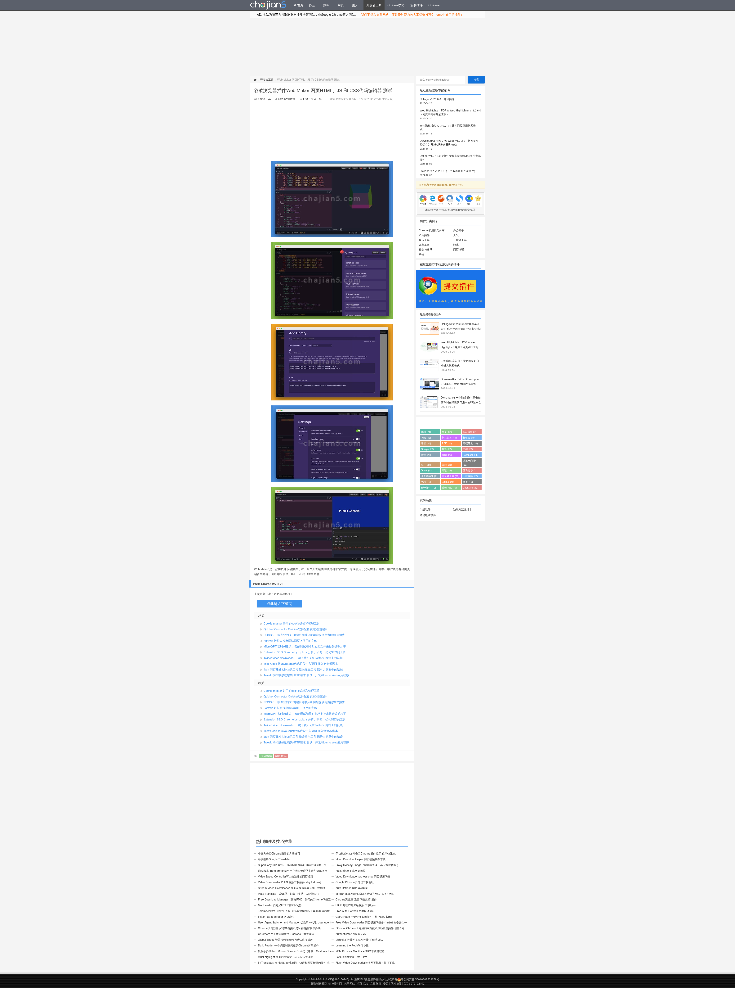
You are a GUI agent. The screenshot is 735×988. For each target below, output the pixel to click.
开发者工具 (374, 5)
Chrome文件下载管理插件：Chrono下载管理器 (286, 934)
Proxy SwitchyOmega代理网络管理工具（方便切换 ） (368, 865)
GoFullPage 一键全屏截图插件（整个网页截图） (365, 916)
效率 (326, 5)
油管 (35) (426, 443)
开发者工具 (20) (450, 476)
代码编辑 (266, 756)
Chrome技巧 (396, 5)
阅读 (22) (447, 470)
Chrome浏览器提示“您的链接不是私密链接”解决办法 (289, 928)
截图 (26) (447, 455)
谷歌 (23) (447, 464)
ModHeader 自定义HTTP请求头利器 (280, 905)
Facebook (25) (470, 455)
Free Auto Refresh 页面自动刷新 (355, 911)
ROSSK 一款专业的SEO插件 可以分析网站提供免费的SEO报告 (304, 635)
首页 (299, 5)
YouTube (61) (470, 432)
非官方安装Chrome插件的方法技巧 (279, 853)
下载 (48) (426, 437)
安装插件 (416, 5)
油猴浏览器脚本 (462, 509)
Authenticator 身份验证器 (351, 934)
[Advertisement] (367, 47)
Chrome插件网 (268, 6)
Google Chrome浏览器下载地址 (355, 882)
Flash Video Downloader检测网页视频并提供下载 (365, 962)
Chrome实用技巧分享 (432, 230)
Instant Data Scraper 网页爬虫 (276, 916)
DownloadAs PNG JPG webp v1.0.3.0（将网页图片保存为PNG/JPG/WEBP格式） (449, 144)
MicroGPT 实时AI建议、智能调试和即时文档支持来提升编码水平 (305, 646)
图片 (355, 5)
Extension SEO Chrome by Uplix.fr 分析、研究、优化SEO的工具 (305, 652)
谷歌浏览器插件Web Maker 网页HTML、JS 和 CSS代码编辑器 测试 (323, 90)
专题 (386, 983)
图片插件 (424, 235)
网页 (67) (447, 432)
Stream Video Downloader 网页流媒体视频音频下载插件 (291, 888)
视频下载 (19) (449, 487)
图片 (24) (426, 464)
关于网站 (349, 983)
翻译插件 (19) (428, 487)
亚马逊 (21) (469, 470)
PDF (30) (447, 443)
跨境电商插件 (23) (470, 462)
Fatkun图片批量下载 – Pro (351, 957)
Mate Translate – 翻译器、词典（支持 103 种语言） (289, 894)
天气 (456, 235)
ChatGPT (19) (470, 487)
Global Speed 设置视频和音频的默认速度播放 (285, 939)
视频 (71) (426, 432)
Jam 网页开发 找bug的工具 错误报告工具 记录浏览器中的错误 (303, 669)
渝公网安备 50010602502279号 (420, 979)
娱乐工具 (424, 240)
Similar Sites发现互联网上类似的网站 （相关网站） (366, 894)
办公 (312, 5)
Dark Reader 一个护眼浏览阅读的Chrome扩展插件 (288, 945)
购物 (421, 254)
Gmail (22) (426, 470)
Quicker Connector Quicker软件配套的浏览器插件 (295, 629)
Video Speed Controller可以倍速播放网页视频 (285, 876)
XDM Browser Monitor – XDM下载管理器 (360, 951)
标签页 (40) (469, 437)
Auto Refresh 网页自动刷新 (352, 888)
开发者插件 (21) (429, 476)
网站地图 (396, 983)
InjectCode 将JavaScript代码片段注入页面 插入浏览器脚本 (301, 663)
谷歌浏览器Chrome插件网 (326, 983)
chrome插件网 (286, 99)
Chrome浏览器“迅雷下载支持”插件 (356, 899)
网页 (341, 5)
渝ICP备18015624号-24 (339, 979)
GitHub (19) (448, 482)
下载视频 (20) (470, 476)
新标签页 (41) (449, 437)
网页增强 (458, 249)
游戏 (456, 244)
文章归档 (375, 983)
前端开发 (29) (470, 443)
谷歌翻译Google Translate (274, 859)
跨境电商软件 (428, 515)
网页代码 (281, 756)
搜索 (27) (426, 455)
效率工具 (424, 244)
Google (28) (427, 449)
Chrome (433, 5)
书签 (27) (468, 449)
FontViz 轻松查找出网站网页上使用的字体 (290, 640)
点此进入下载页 (279, 604)
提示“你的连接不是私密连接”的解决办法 (359, 939)
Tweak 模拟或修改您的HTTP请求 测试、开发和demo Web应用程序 (306, 675)
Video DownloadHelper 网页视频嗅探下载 (360, 859)
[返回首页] (255, 79)
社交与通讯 (425, 249)
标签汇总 (362, 983)
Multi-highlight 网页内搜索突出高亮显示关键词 (285, 957)
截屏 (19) (468, 482)
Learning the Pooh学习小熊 (352, 945)
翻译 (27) (447, 449)
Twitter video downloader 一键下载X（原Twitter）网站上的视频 (303, 658)
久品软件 (425, 509)
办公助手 (458, 230)
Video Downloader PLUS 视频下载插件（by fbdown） (290, 882)
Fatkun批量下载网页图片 (350, 871)
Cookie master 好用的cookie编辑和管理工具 (292, 623)
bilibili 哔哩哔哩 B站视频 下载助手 (356, 905)
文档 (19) (426, 482)
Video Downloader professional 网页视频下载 (363, 876)
